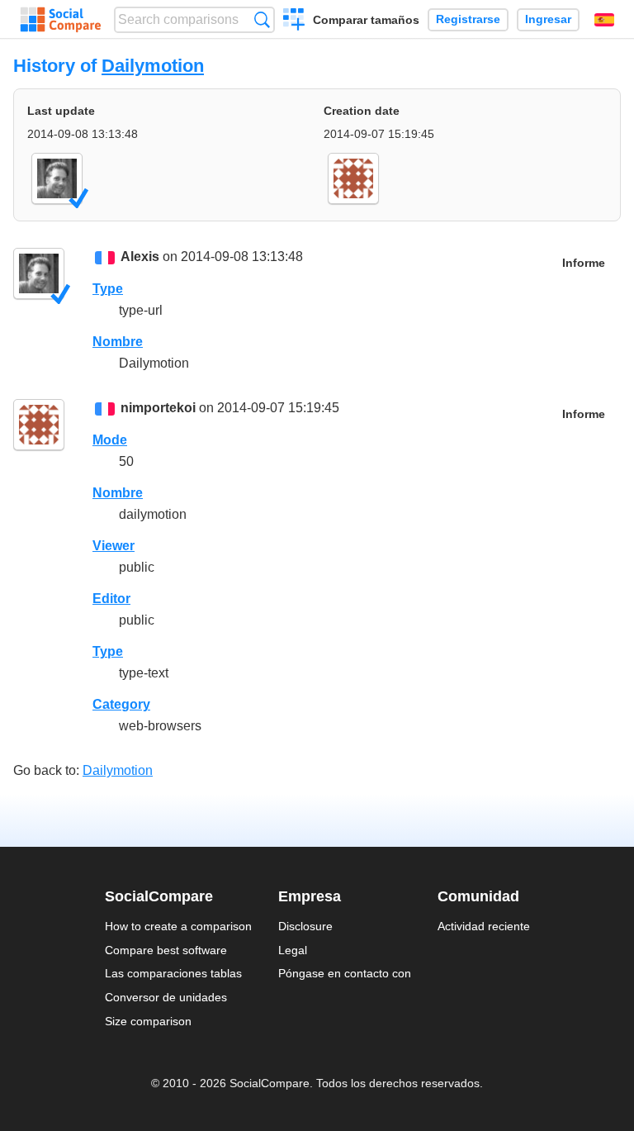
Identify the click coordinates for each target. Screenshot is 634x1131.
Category (121, 704)
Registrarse (468, 19)
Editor (111, 599)
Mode (109, 440)
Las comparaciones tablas (173, 973)
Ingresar (548, 19)
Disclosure (305, 926)
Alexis (140, 256)
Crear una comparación (294, 21)
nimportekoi (158, 408)
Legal (292, 950)
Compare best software (166, 950)
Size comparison (148, 1021)
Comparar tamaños (366, 19)
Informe (583, 263)
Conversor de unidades (166, 997)
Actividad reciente (484, 926)
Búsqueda (262, 19)
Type (107, 289)
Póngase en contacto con (344, 973)
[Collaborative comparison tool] (60, 20)
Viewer (113, 546)
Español (604, 19)
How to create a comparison (178, 926)
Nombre (117, 342)
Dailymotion (153, 65)
